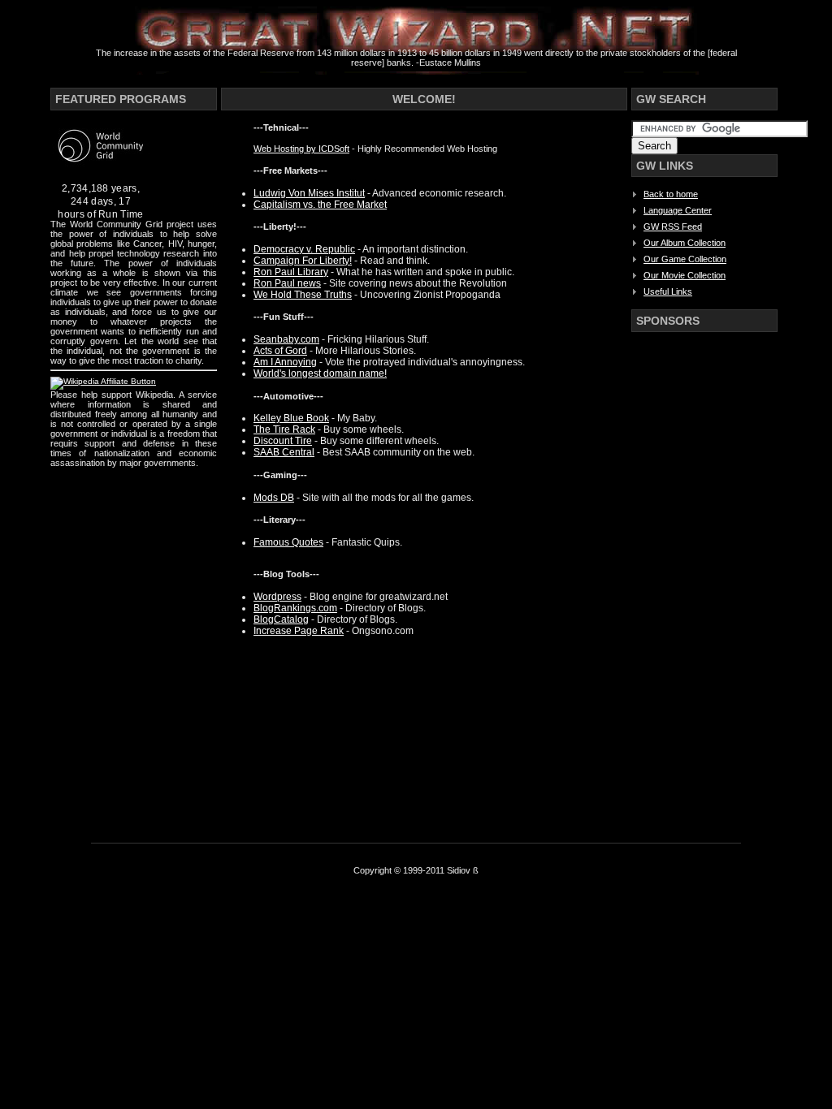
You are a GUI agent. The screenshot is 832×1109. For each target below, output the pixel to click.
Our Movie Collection (685, 275)
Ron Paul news (287, 283)
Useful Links (668, 291)
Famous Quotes (288, 542)
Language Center (678, 210)
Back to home (671, 194)
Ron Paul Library (291, 272)
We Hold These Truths (303, 294)
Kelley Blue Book (291, 418)
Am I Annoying (285, 362)
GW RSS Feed (673, 226)
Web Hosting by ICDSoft (301, 148)
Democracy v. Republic (304, 249)
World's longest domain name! (320, 373)
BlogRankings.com (295, 608)
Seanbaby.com (286, 339)
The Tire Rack (284, 429)
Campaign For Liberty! (303, 260)
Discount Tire (283, 441)
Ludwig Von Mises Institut (309, 193)
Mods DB (274, 497)
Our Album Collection (685, 243)
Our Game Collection (685, 259)
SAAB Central (284, 452)
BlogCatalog (281, 619)
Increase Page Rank (299, 630)
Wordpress (277, 596)
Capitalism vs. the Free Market (320, 204)
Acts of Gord (280, 350)
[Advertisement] (696, 585)
